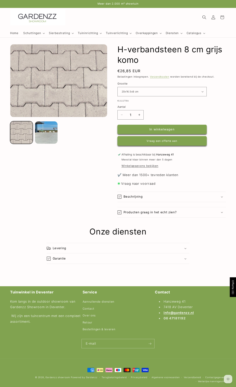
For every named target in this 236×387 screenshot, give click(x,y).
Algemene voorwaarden (166, 377)
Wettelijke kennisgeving (212, 381)
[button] (33, 33)
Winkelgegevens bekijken (140, 166)
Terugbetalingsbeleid (114, 377)
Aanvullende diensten (98, 301)
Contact (88, 308)
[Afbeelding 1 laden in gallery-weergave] (21, 132)
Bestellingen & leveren (99, 329)
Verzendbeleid (192, 377)
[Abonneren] (149, 344)
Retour (87, 322)
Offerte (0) (233, 287)
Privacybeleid (139, 377)
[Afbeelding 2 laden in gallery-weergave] (46, 132)
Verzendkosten (159, 76)
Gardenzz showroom (57, 377)
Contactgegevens (215, 377)
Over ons (89, 315)
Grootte (122, 83)
